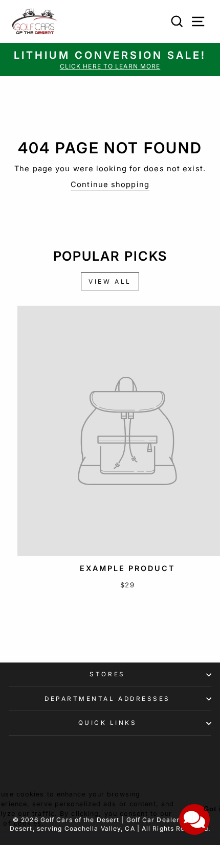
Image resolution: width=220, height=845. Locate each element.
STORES (107, 674)
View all (110, 281)
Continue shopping (110, 184)
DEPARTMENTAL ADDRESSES (107, 698)
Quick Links (107, 722)
